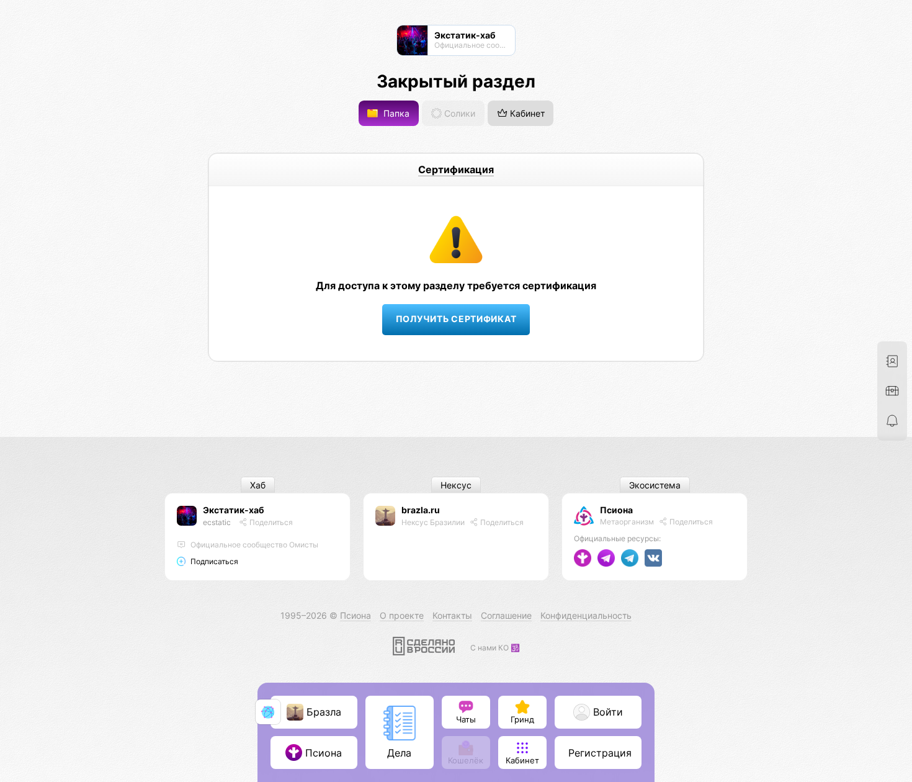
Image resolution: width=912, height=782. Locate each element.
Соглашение (506, 615)
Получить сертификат (456, 318)
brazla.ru (420, 510)
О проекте (402, 615)
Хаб (258, 485)
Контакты (452, 615)
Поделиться (270, 522)
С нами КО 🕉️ (495, 647)
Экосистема (655, 485)
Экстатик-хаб (233, 510)
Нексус (456, 485)
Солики (458, 113)
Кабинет (526, 113)
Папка (395, 113)
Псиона (616, 510)
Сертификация (456, 169)
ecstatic (217, 522)
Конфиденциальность (586, 615)
